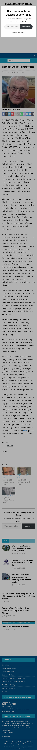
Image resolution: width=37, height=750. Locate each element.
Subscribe (26, 27)
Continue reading (18, 33)
